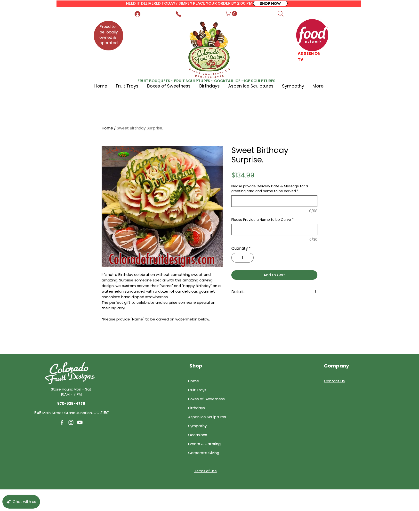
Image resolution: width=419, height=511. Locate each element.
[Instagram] (71, 422)
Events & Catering (204, 443)
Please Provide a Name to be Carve (262, 219)
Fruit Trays (197, 389)
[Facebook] (62, 422)
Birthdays (196, 407)
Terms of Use (205, 471)
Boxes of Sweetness (206, 398)
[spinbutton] (242, 257)
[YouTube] (80, 422)
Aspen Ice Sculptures (207, 416)
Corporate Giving (203, 452)
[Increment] (249, 257)
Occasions (197, 434)
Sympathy (197, 425)
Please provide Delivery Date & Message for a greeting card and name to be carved (269, 188)
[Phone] (178, 14)
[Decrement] (235, 257)
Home (107, 128)
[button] (231, 13)
